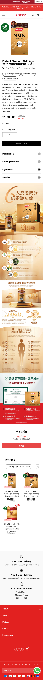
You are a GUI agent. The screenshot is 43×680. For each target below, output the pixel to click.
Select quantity (10, 129)
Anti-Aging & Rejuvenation (18, 466)
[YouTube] (27, 648)
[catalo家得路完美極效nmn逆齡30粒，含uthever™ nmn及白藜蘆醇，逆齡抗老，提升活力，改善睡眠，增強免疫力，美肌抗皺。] (19, 38)
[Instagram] (21, 648)
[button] (3, 15)
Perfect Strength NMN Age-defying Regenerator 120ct (31, 493)
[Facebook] (16, 648)
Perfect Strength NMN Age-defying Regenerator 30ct (11, 493)
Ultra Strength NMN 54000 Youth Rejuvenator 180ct (11, 526)
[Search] (32, 15)
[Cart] (38, 15)
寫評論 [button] (21, 445)
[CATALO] (21, 14)
